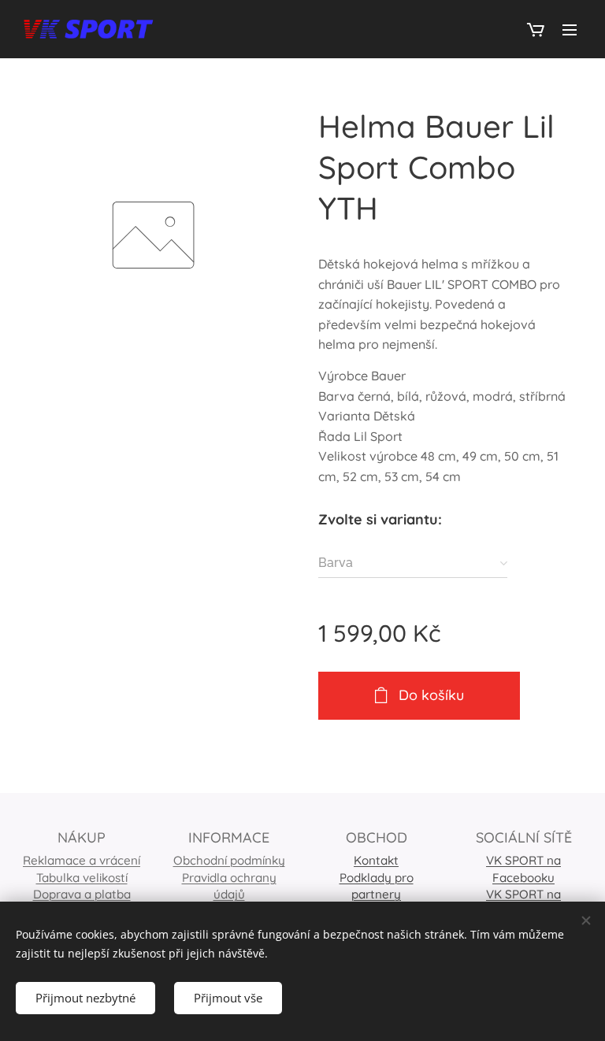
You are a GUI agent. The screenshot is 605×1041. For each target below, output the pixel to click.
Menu (569, 29)
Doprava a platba (82, 894)
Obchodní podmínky (229, 860)
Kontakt (376, 860)
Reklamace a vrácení (81, 860)
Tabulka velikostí (82, 877)
